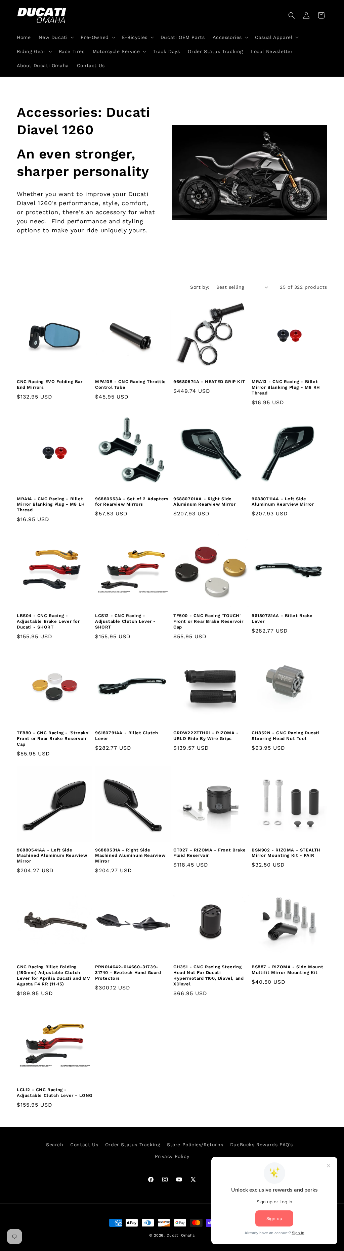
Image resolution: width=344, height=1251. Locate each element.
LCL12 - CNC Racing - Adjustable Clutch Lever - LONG (54, 1092)
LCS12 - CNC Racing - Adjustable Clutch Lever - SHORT (125, 621)
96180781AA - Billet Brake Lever (282, 618)
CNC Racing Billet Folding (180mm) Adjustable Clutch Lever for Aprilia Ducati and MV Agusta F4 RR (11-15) (53, 975)
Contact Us (84, 1144)
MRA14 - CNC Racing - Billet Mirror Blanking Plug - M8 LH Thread (51, 504)
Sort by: (199, 287)
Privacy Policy (172, 1156)
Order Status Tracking (132, 1144)
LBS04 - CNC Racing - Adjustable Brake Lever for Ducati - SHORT (48, 621)
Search (54, 1144)
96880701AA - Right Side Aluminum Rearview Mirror (204, 501)
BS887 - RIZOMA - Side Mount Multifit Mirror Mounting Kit (287, 969)
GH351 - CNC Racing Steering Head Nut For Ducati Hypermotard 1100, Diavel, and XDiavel (208, 975)
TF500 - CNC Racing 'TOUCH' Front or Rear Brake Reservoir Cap (208, 621)
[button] (56, 37)
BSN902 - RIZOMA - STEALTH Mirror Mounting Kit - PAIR (286, 852)
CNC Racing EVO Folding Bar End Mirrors (50, 384)
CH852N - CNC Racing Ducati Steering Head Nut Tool (286, 735)
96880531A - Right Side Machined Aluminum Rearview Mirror (130, 855)
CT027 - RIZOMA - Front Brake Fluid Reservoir (209, 852)
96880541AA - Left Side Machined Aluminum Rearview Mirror (52, 855)
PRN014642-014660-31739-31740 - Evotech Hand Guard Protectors (128, 972)
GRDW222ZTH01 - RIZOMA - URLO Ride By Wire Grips (206, 735)
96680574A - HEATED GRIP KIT (209, 381)
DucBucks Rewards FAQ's (261, 1144)
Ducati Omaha (181, 1235)
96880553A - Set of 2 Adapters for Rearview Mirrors (131, 501)
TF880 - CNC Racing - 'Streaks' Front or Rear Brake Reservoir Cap (53, 738)
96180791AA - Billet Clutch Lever (126, 735)
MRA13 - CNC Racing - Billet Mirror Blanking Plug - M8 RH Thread (286, 387)
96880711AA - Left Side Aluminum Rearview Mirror (283, 501)
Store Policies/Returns (195, 1144)
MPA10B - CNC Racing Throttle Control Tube (130, 384)
